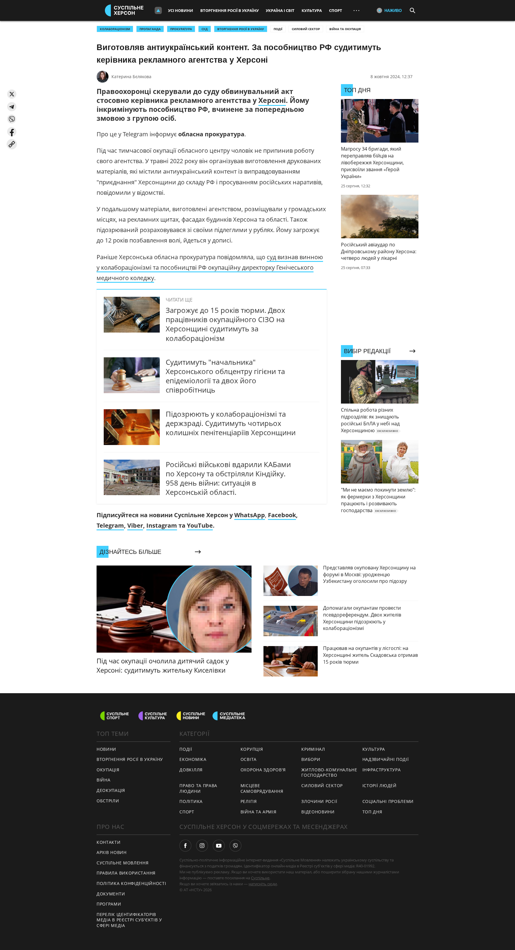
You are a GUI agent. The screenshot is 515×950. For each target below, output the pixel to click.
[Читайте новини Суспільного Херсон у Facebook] (185, 846)
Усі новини (180, 10)
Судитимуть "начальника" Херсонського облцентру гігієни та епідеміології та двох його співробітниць (225, 376)
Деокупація (111, 790)
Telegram (110, 525)
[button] (12, 94)
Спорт (335, 10)
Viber (135, 525)
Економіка (192, 759)
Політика (191, 801)
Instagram (161, 525)
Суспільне (260, 878)
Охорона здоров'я (263, 770)
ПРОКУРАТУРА (181, 29)
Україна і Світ (280, 10)
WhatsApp (249, 515)
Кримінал (313, 749)
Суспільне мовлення (123, 863)
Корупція (252, 749)
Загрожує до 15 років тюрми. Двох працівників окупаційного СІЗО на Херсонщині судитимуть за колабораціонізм (225, 324)
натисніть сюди (263, 883)
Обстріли (108, 801)
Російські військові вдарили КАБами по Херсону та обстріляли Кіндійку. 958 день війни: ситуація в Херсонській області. (228, 478)
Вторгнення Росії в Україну (229, 10)
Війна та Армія (259, 812)
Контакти (109, 842)
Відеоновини (318, 812)
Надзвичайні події (385, 759)
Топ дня (372, 812)
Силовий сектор (306, 29)
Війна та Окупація (345, 29)
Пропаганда (150, 29)
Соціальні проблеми (388, 801)
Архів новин (112, 852)
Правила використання (126, 873)
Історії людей (379, 785)
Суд (204, 29)
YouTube (200, 525)
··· (356, 10)
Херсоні (272, 100)
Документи (111, 894)
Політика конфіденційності (131, 883)
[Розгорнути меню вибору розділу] (158, 10)
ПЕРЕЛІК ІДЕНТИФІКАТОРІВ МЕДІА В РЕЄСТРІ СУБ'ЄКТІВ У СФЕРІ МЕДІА (129, 920)
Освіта (249, 759)
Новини (106, 749)
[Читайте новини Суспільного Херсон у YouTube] (219, 846)
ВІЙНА (104, 780)
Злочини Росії (319, 801)
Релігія (249, 801)
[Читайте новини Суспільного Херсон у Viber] (235, 846)
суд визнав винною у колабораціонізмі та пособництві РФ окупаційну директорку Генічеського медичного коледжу (210, 267)
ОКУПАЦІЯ (108, 770)
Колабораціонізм (115, 29)
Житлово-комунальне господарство (329, 772)
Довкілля (191, 770)
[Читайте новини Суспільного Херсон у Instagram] (202, 846)
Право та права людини (198, 788)
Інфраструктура (381, 770)
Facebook (282, 515)
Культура (312, 10)
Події (278, 29)
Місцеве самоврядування (262, 788)
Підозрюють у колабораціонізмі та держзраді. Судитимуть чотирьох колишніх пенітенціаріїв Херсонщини (231, 423)
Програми (109, 904)
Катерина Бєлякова (131, 76)
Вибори (310, 759)
